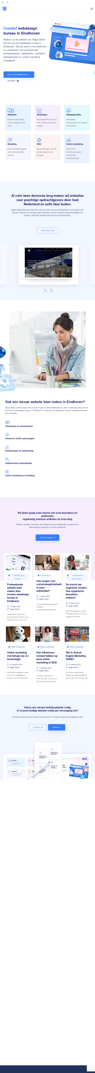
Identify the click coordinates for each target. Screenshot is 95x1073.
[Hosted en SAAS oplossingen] (7, 436)
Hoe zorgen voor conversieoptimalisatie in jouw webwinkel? (49, 586)
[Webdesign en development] (7, 423)
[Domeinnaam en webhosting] (7, 448)
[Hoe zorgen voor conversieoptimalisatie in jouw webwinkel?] (47, 561)
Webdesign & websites (19, 577)
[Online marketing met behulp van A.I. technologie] (18, 633)
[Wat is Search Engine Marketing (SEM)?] (77, 633)
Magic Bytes (15, 609)
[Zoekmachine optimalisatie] (7, 460)
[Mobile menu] (92, 9)
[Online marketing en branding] (7, 473)
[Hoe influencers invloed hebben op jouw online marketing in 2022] (47, 633)
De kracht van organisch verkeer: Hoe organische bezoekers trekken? (76, 590)
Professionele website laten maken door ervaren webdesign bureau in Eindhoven (18, 592)
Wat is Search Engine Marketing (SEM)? (76, 656)
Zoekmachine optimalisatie (77, 577)
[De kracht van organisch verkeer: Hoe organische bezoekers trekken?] (77, 561)
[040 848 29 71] (3, 2)
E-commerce (45, 575)
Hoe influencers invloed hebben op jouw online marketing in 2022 (46, 657)
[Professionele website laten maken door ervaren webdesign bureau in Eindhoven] (18, 561)
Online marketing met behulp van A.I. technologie (18, 656)
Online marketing (17, 647)
